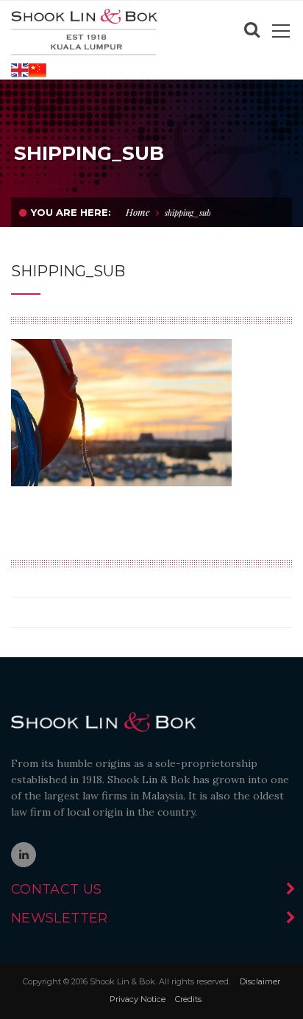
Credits (188, 999)
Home (138, 212)
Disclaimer (260, 981)
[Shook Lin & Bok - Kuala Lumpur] (84, 31)
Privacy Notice (137, 999)
